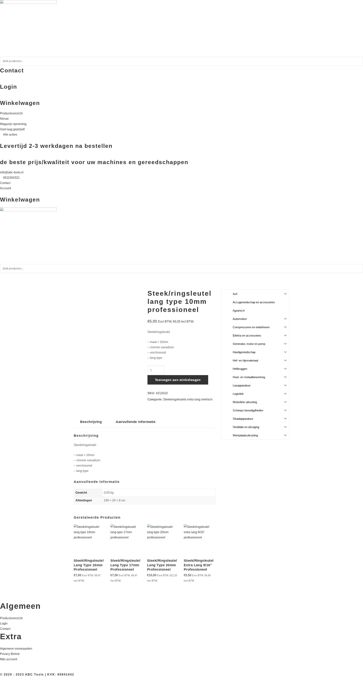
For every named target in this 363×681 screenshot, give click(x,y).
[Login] (1, 80)
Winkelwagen (20, 103)
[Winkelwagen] (1, 97)
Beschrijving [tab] (91, 422)
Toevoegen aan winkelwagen (178, 380)
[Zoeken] (359, 61)
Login (8, 87)
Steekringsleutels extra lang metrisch (188, 399)
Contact (12, 70)
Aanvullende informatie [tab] (135, 422)
